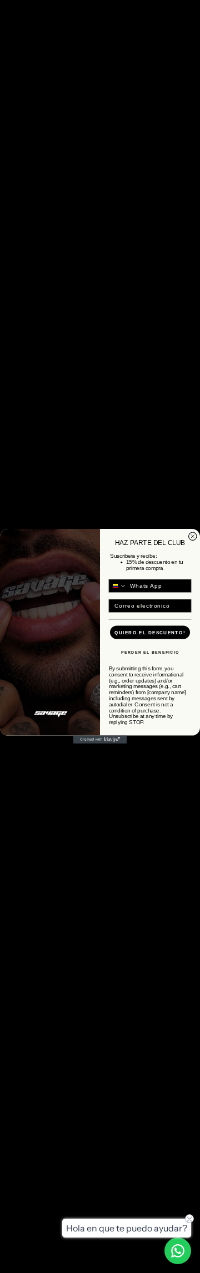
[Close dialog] (193, 536)
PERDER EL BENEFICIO (150, 652)
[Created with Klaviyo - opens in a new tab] (100, 740)
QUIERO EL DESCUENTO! (150, 632)
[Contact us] (177, 1251)
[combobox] (118, 585)
